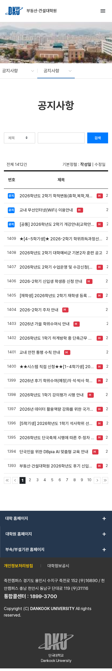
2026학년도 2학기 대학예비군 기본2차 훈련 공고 (61, 252)
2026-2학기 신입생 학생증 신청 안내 (51, 281)
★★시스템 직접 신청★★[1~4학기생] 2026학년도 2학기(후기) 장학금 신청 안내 (57, 366)
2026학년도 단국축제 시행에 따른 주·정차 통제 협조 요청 (57, 437)
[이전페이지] (15, 480)
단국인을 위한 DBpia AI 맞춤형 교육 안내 (54, 451)
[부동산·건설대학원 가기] (14, 11)
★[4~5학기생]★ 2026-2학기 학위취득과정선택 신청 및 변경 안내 (61, 238)
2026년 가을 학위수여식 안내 (45, 323)
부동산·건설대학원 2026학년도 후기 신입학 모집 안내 (57, 466)
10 (89, 480)
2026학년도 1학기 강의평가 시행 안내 (52, 395)
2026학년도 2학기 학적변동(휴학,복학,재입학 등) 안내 (57, 195)
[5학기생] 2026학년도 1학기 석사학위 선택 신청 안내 (57, 423)
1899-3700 (43, 596)
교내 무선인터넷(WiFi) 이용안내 (46, 210)
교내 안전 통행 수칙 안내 (40, 352)
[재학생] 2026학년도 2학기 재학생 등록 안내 (57, 295)
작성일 (85, 164)
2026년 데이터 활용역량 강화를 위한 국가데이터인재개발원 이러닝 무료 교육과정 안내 (57, 409)
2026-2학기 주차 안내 (39, 309)
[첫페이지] (7, 480)
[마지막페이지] (105, 480)
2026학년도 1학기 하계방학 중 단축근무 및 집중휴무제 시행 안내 (57, 338)
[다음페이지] (97, 480)
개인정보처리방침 (18, 565)
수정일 (100, 164)
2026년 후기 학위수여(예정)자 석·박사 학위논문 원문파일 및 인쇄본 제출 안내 (57, 380)
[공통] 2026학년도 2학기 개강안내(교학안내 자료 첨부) (57, 224)
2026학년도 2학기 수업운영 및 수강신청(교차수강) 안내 (57, 267)
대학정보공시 (58, 565)
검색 (98, 138)
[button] (15, 70)
